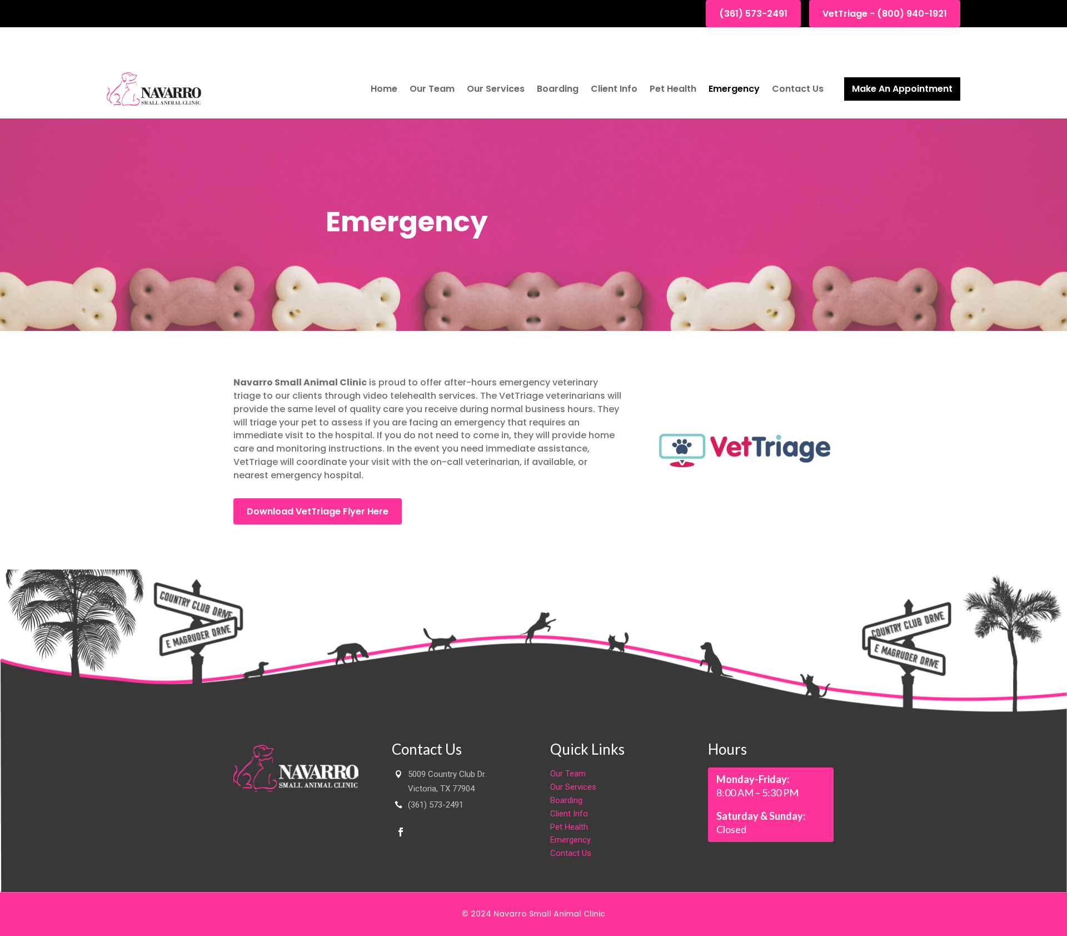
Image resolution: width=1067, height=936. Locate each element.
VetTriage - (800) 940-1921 (884, 13)
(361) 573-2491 (753, 13)
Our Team (432, 88)
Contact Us (798, 88)
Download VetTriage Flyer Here (317, 511)
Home (384, 88)
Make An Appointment (902, 88)
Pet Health (673, 88)
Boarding (558, 88)
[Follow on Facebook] (401, 832)
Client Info (614, 88)
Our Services (496, 88)
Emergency (734, 88)
